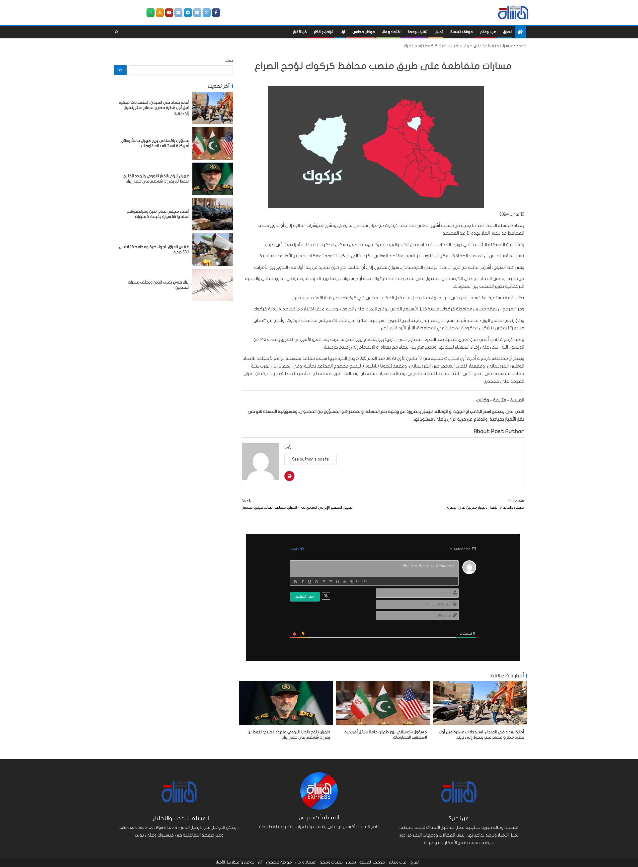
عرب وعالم (488, 32)
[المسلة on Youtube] (169, 12)
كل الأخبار (300, 32)
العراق (507, 32)
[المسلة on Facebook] (216, 12)
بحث (229, 61)
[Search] (116, 32)
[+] (365, 581)
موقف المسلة (461, 32)
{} (357, 581)
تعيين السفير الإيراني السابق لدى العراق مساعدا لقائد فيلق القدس (297, 504)
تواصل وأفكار (323, 32)
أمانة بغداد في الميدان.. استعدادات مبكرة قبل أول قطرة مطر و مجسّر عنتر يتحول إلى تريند (154, 107)
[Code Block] (344, 582)
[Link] (351, 582)
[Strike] (316, 582)
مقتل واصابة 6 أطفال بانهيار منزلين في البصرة (485, 504)
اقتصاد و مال (391, 32)
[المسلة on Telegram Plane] (188, 12)
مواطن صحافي (363, 32)
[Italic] (302, 582)
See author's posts (310, 459)
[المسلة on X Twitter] (207, 12)
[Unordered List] (330, 582)
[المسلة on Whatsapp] (151, 12)
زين (288, 446)
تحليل (439, 32)
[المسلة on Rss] (160, 12)
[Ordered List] (323, 582)
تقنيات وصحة (417, 32)
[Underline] (309, 582)
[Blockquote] (337, 582)
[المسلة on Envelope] (197, 12)
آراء (342, 32)
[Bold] (295, 582)
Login (295, 549)
